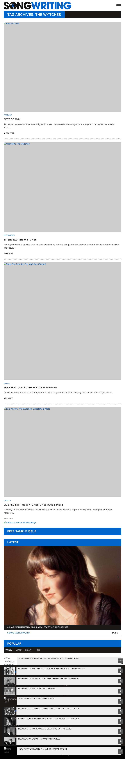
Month (29, 650)
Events (7, 500)
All (38, 650)
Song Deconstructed (18, 633)
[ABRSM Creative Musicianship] (20, 522)
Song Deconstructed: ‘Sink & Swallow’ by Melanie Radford (37, 627)
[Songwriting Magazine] (42, 5)
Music (7, 383)
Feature (8, 115)
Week (19, 650)
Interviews (9, 235)
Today (8, 650)
